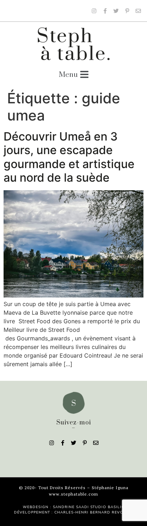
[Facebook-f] (105, 10)
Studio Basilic (107, 507)
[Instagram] (93, 10)
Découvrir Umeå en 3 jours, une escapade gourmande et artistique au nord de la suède (69, 157)
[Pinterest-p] (127, 10)
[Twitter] (116, 10)
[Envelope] (138, 10)
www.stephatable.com (73, 494)
